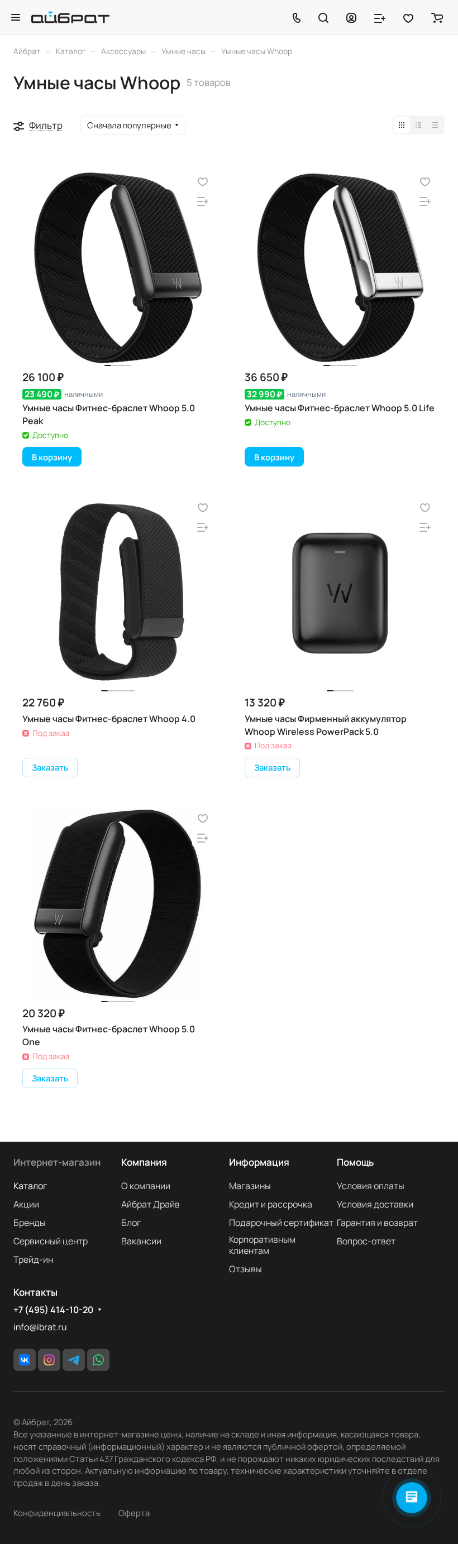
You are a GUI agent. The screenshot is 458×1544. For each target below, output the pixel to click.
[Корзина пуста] (437, 17)
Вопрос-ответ (366, 1241)
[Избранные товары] (408, 17)
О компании (145, 1186)
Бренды (29, 1222)
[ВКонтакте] (24, 1360)
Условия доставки (375, 1204)
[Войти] (351, 17)
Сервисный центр (50, 1241)
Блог (131, 1222)
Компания (144, 1162)
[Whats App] (98, 1360)
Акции (26, 1204)
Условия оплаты (370, 1186)
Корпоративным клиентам (262, 1245)
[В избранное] (202, 182)
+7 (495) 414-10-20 (53, 1310)
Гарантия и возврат (377, 1222)
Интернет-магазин (57, 1162)
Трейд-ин (33, 1259)
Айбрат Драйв (150, 1204)
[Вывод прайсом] (435, 125)
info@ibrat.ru (39, 1327)
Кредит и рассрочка (270, 1204)
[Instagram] (49, 1360)
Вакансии (141, 1241)
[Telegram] (74, 1360)
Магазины (250, 1186)
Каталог (30, 1186)
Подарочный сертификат (281, 1222)
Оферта (134, 1512)
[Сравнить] (202, 201)
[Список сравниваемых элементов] (379, 17)
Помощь (355, 1162)
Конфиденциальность (57, 1512)
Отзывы (245, 1269)
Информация (259, 1162)
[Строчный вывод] (418, 125)
